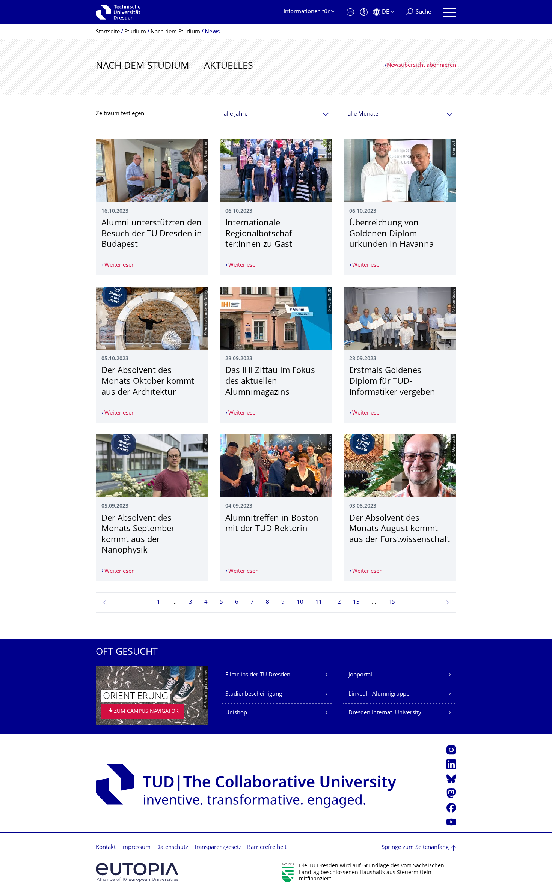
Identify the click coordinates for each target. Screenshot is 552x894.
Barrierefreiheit (267, 847)
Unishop (236, 713)
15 (391, 602)
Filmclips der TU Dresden (257, 675)
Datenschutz (172, 847)
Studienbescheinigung (253, 694)
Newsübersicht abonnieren (421, 65)
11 (318, 602)
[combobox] (276, 114)
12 (337, 602)
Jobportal (360, 675)
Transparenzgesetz (217, 847)
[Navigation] (449, 12)
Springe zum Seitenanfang (415, 847)
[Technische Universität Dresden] (118, 12)
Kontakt (106, 847)
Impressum (136, 847)
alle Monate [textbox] (363, 114)
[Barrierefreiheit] (364, 12)
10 (300, 602)
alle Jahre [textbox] (235, 114)
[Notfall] (350, 12)
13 (356, 602)
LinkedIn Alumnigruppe (378, 694)
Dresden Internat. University (384, 713)
